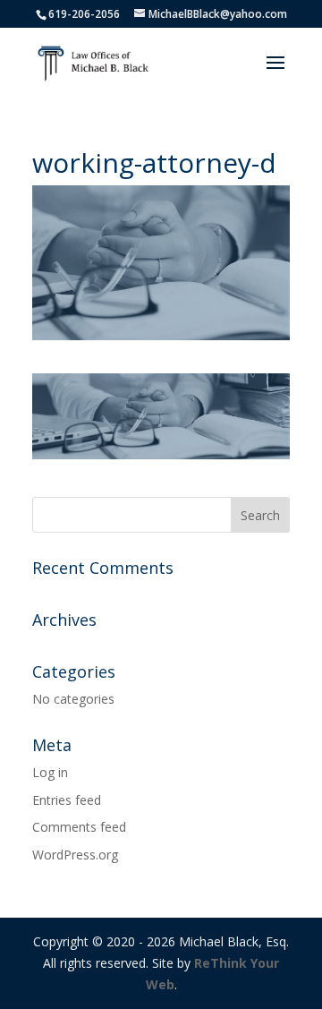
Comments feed (79, 826)
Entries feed (66, 799)
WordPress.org (75, 854)
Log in (50, 772)
